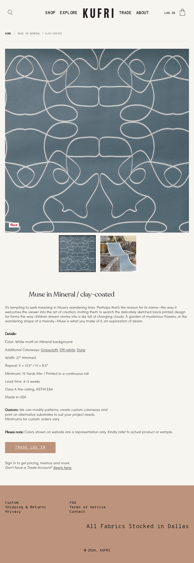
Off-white (67, 350)
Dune (81, 350)
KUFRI (105, 551)
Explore (69, 13)
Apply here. (62, 467)
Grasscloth (49, 350)
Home (8, 33)
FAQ (72, 503)
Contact (77, 512)
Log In (169, 13)
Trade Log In (30, 447)
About (142, 13)
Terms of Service (87, 507)
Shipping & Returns (25, 507)
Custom (12, 503)
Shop (50, 13)
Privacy (13, 512)
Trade (125, 13)
